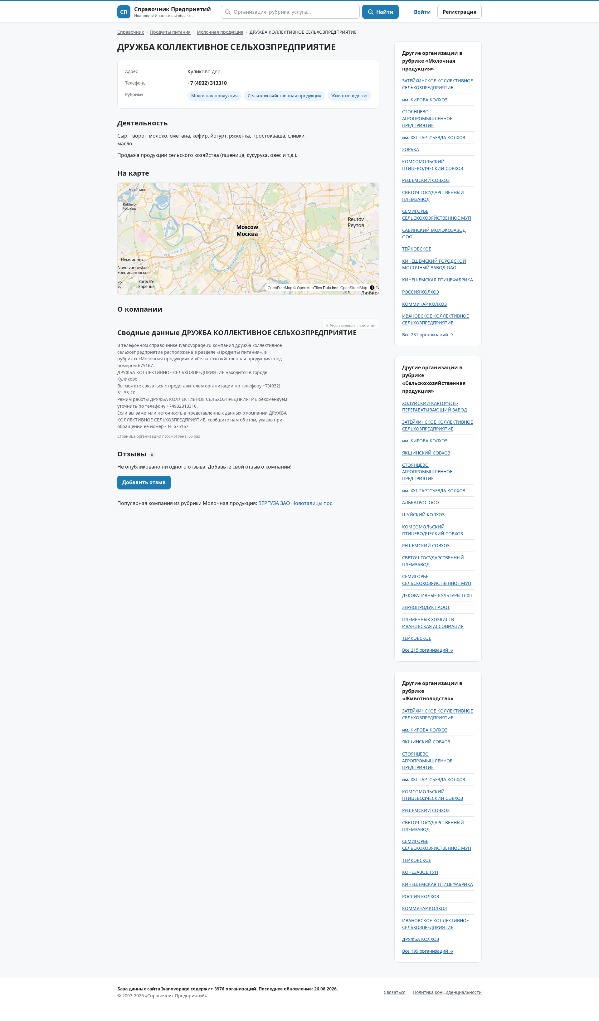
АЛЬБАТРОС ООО (420, 502)
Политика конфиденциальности (447, 992)
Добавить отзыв (144, 482)
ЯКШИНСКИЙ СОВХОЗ (426, 453)
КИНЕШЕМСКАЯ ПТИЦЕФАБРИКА (437, 280)
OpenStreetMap (353, 287)
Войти (422, 11)
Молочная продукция (220, 32)
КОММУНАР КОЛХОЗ (424, 304)
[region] (248, 238)
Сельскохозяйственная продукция (284, 96)
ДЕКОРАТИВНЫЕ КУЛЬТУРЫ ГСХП (437, 595)
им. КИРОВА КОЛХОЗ (424, 100)
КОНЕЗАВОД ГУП (420, 872)
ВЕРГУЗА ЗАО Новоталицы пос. (296, 503)
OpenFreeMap (280, 287)
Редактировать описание (351, 325)
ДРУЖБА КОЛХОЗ (420, 939)
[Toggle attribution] (372, 287)
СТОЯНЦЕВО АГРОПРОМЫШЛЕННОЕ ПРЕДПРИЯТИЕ (427, 118)
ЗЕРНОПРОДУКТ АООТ (426, 607)
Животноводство (349, 96)
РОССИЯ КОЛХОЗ (420, 292)
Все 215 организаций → (427, 650)
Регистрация (459, 11)
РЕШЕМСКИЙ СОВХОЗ (426, 180)
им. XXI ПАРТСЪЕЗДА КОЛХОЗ (433, 137)
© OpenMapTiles (307, 287)
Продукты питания (170, 32)
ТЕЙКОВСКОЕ (416, 249)
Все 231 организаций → (427, 335)
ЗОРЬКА (410, 149)
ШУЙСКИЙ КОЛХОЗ (423, 515)
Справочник (130, 32)
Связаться (395, 992)
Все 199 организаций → (427, 951)
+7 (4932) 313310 (207, 83)
